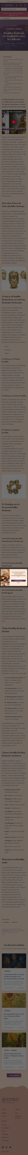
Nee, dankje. (18, 582)
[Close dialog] (26, 570)
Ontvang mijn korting (18, 580)
